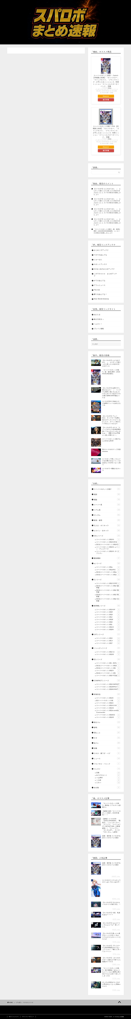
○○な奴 (107, 780)
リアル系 (107, 510)
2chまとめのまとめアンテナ (104, 269)
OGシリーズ (107, 536)
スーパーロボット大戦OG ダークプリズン (107, 552)
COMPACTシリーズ (107, 680)
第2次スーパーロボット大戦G (107, 665)
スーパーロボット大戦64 (107, 703)
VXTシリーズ (107, 634)
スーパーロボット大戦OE (107, 717)
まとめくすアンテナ (101, 250)
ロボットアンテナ (100, 264)
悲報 (108, 772)
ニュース (107, 758)
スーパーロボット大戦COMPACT (107, 684)
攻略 (107, 748)
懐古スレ (107, 722)
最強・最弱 (107, 520)
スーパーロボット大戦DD (107, 654)
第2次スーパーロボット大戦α (107, 572)
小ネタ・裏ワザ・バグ (106, 753)
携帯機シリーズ (107, 606)
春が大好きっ (99, 319)
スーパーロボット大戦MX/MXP (107, 689)
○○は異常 (107, 777)
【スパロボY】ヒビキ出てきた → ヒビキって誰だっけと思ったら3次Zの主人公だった (107, 190)
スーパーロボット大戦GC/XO (107, 705)
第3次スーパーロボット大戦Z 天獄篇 (108, 600)
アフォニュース (99, 285)
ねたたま (97, 314)
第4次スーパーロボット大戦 (107, 673)
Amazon (106, 96)
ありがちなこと (108, 775)
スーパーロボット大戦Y (107, 489)
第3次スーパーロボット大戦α (107, 574)
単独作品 (107, 694)
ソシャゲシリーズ (107, 648)
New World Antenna (101, 299)
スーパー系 (107, 505)
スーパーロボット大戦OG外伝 (107, 542)
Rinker (109, 87)
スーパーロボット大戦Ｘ (108, 640)
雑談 (107, 494)
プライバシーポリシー (28, 1016)
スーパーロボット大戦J (107, 617)
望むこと (107, 733)
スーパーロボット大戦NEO (107, 715)
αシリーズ (107, 563)
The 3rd (97, 290)
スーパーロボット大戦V (108, 638)
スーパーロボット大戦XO (107, 708)
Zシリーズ (107, 579)
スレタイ (107, 769)
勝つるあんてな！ (100, 294)
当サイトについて (14, 1016)
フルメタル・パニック (106, 764)
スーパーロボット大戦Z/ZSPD (107, 583)
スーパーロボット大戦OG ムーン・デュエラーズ (108, 548)
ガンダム (107, 515)
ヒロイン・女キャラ (107, 530)
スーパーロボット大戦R (107, 612)
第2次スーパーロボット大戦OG (107, 544)
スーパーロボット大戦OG (107, 539)
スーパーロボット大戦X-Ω (108, 652)
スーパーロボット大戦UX (107, 627)
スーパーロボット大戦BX (108, 629)
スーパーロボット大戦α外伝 (107, 569)
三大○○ (108, 782)
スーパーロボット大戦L (107, 624)
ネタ (107, 738)
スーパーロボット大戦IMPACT (107, 687)
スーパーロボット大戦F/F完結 (108, 675)
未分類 (106, 787)
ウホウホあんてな (100, 255)
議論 (107, 499)
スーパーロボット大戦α (107, 567)
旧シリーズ (107, 659)
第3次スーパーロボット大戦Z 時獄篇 (107, 595)
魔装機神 (106, 558)
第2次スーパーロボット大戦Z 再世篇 (107, 591)
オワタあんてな (99, 280)
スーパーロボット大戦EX (107, 670)
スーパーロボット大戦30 (108, 698)
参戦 (107, 727)
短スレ (107, 743)
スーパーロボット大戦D (107, 614)
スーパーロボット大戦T (108, 643)
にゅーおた (98, 259)
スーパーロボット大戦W (107, 619)
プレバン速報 (99, 328)
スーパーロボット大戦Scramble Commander (107, 711)
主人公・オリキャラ (107, 525)
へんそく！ (98, 324)
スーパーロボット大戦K (107, 622)
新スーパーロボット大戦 (107, 700)
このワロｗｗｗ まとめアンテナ (105, 275)
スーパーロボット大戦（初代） (107, 663)
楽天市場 (106, 99)
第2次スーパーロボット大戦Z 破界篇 (107, 586)
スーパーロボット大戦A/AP (107, 609)
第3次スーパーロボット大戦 (107, 668)
